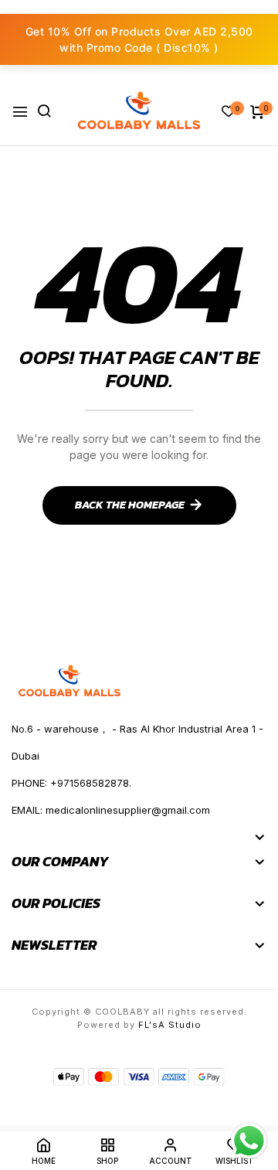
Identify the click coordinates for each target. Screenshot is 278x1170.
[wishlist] (229, 112)
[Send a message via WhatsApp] (249, 1141)
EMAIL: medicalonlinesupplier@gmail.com (111, 810)
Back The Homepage (130, 505)
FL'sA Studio (170, 1024)
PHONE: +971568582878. (71, 783)
